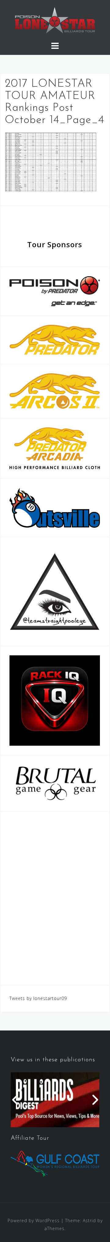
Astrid (89, 1220)
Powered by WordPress (34, 1220)
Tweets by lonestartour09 (38, 998)
